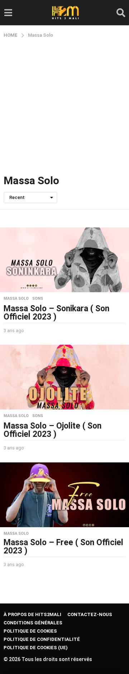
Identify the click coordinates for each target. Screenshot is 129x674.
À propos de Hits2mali (32, 614)
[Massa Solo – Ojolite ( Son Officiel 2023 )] (64, 377)
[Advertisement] (64, 107)
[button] (8, 12)
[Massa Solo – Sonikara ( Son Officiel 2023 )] (64, 259)
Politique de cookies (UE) (36, 647)
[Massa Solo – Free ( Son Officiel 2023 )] (64, 494)
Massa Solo (16, 299)
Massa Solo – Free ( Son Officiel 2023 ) (63, 547)
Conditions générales (33, 622)
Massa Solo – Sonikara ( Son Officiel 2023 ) (56, 313)
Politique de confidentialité (42, 639)
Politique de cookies (30, 631)
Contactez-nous (89, 614)
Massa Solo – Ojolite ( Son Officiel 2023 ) (52, 430)
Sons (37, 299)
